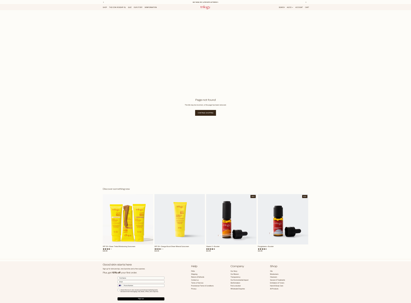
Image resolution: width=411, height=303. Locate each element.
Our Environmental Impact (239, 280)
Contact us (195, 280)
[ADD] (201, 241)
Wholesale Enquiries (238, 289)
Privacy (193, 289)
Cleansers (273, 277)
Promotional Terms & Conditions (202, 286)
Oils (271, 271)
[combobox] (120, 285)
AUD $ (289, 7)
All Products (274, 289)
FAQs (193, 271)
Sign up (141, 298)
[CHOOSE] (150, 241)
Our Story (234, 271)
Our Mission (235, 274)
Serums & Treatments (277, 280)
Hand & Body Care (276, 286)
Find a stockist (236, 286)
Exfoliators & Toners (277, 283)
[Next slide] (150, 219)
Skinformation (235, 283)
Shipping (194, 274)
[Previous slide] (106, 219)
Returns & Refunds (197, 277)
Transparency (235, 277)
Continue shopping (205, 113)
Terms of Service (197, 283)
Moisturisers (274, 274)
